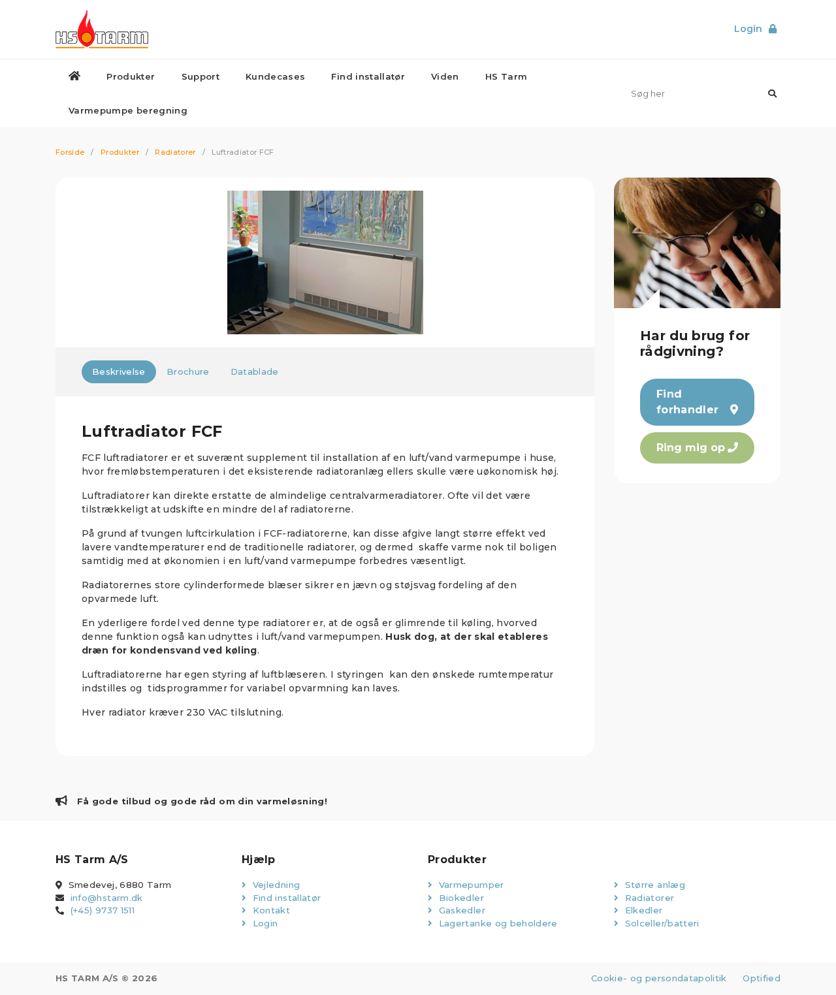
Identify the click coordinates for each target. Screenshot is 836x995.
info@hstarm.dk (107, 897)
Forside (70, 152)
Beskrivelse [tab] (119, 371)
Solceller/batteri (660, 923)
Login (263, 923)
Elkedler (642, 910)
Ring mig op (690, 447)
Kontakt (269, 910)
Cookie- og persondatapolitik (659, 978)
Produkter (120, 152)
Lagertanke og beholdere (496, 923)
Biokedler (460, 897)
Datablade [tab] (255, 371)
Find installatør (285, 897)
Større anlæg (653, 884)
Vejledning (274, 884)
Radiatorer (175, 152)
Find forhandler (687, 402)
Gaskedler (460, 910)
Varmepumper (470, 884)
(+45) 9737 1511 (103, 910)
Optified (761, 978)
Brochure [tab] (188, 371)
